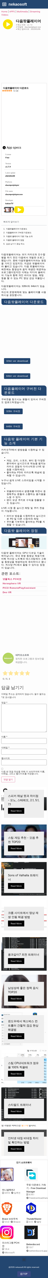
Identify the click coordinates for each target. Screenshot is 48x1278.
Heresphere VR (12, 583)
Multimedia (22, 11)
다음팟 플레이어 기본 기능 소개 (19, 236)
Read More (16, 810)
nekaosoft (18, 4)
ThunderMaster (33, 1219)
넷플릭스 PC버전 (12, 579)
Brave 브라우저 (10, 1219)
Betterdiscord (33, 1244)
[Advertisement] (24, 57)
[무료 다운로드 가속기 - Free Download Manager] (31, 1174)
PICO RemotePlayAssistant (19, 588)
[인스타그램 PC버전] (6, 1232)
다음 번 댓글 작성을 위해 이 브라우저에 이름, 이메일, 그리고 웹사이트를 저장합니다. (23, 772)
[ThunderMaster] (31, 1208)
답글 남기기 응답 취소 (15, 244)
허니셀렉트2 (8, 1190)
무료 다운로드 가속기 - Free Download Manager (36, 1188)
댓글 (4, 703)
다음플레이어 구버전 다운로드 (18, 233)
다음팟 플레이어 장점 (15, 240)
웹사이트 (5, 758)
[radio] (5, 673)
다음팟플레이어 (28, 21)
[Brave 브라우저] (6, 1208)
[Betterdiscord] (31, 1232)
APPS (12, 11)
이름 (4, 737)
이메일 (5, 747)
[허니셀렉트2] (6, 1174)
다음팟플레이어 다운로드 (16, 229)
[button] (24, 1259)
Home (4, 11)
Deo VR (7, 592)
